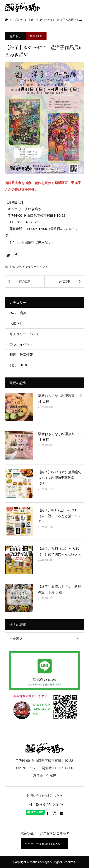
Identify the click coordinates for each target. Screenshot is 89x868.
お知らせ (15, 36)
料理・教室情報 (21, 354)
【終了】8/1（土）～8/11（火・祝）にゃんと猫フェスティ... (59, 516)
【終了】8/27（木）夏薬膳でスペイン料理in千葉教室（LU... (59, 478)
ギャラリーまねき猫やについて (45, 844)
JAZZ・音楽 (18, 313)
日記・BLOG (19, 365)
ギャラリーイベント (35, 267)
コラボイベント (21, 344)
